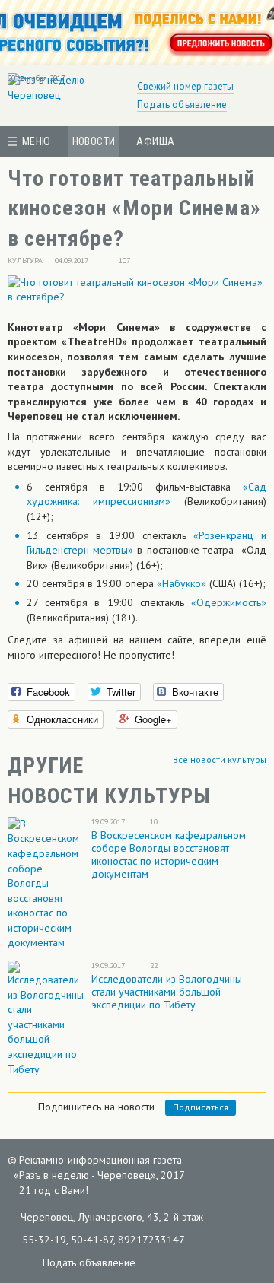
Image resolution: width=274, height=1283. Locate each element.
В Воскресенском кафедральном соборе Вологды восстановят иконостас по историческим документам (168, 854)
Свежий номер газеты (185, 86)
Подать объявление (182, 104)
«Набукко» (181, 583)
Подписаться (200, 1107)
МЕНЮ (36, 141)
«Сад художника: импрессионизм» (146, 494)
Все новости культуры (219, 759)
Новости (94, 141)
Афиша (155, 141)
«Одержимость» (228, 602)
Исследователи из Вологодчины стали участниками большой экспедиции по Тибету (166, 991)
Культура (25, 260)
